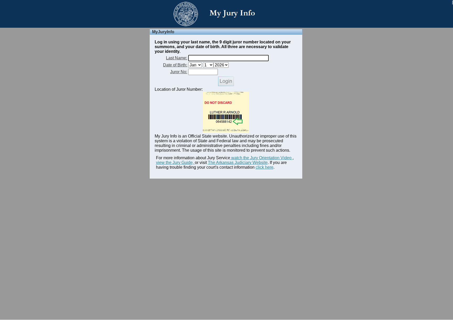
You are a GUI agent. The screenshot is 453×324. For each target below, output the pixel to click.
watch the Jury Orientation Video (261, 158)
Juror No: (178, 72)
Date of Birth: (175, 65)
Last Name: (176, 58)
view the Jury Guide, (175, 162)
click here (264, 167)
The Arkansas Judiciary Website (238, 162)
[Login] (226, 84)
